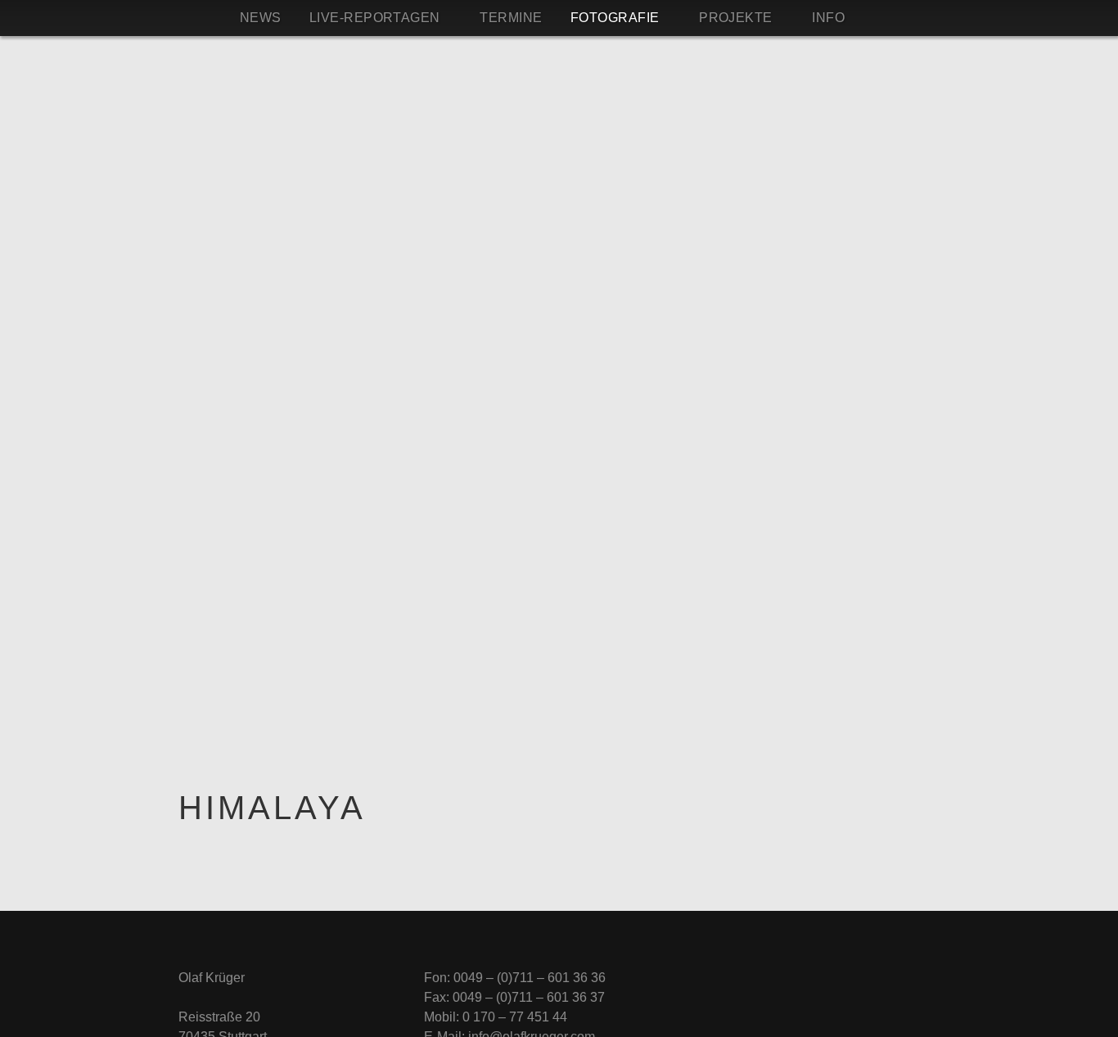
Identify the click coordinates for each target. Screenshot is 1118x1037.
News (261, 18)
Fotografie (615, 18)
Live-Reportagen (374, 18)
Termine (511, 18)
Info (828, 18)
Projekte (736, 18)
